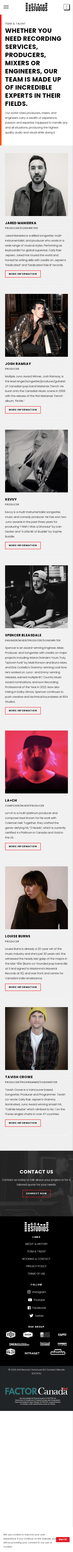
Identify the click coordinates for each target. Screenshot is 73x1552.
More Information (23, 274)
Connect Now (36, 1193)
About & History (36, 1244)
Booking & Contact (36, 1259)
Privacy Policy (36, 1266)
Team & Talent (36, 1251)
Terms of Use (36, 1274)
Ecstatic (36, 1373)
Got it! (63, 1539)
